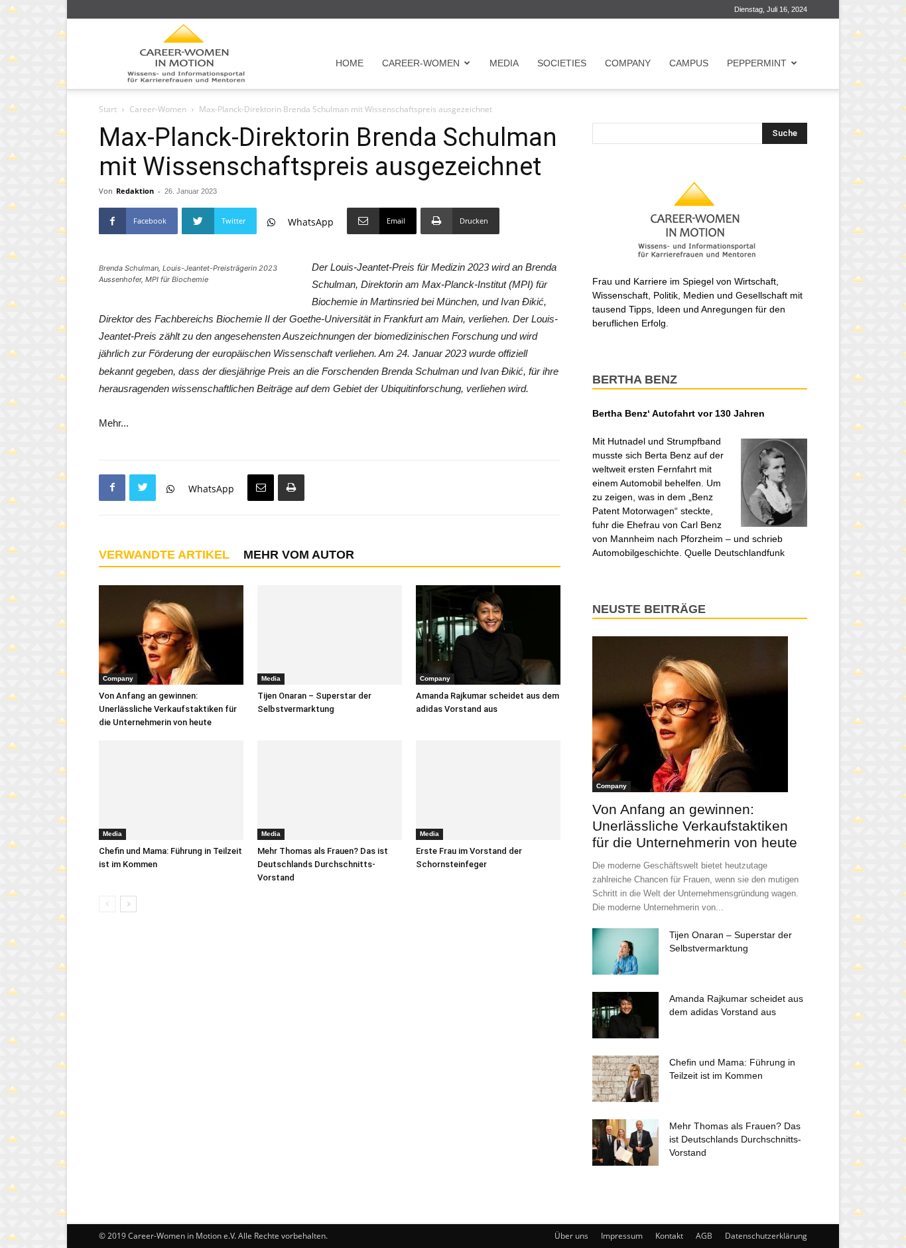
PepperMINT (757, 63)
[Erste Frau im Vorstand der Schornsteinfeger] (488, 790)
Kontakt (669, 1235)
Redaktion (135, 191)
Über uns (571, 1235)
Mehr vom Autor (298, 554)
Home (349, 63)
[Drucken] (291, 487)
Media (504, 63)
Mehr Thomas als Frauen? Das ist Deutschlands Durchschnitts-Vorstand (322, 864)
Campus (688, 63)
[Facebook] (112, 487)
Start (108, 109)
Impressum (622, 1235)
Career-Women (421, 63)
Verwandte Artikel (164, 554)
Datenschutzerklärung (766, 1235)
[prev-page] (107, 904)
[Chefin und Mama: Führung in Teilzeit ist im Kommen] (171, 790)
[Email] (260, 487)
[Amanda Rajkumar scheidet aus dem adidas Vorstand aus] (488, 635)
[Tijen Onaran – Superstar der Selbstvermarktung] (329, 635)
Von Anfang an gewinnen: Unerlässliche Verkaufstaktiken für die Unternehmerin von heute (168, 709)
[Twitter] (142, 487)
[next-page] (128, 904)
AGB (704, 1235)
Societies (561, 63)
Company (628, 63)
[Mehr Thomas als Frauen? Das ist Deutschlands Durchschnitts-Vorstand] (329, 790)
